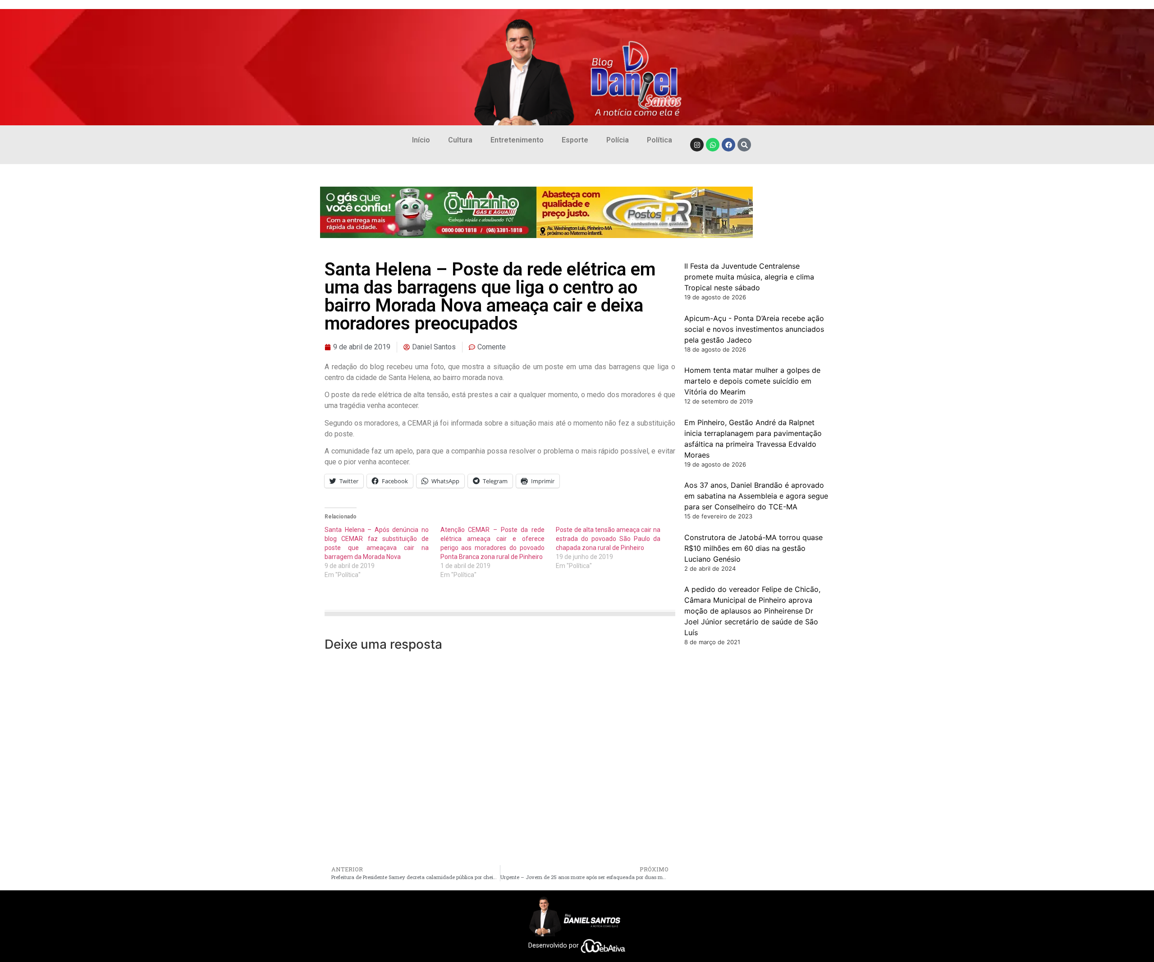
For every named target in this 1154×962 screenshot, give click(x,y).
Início (421, 140)
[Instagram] (697, 144)
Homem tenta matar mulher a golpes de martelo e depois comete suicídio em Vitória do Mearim (752, 381)
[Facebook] (728, 144)
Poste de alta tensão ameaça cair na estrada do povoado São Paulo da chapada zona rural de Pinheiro (608, 538)
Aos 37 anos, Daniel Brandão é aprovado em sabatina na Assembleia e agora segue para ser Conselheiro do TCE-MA (756, 496)
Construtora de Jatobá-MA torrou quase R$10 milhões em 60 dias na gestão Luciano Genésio (753, 548)
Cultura (460, 140)
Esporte (575, 140)
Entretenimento (517, 140)
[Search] (744, 144)
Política (659, 140)
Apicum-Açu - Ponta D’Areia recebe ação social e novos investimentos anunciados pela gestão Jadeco (754, 329)
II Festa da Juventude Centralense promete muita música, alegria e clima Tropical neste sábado (749, 276)
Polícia (617, 140)
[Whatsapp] (712, 144)
